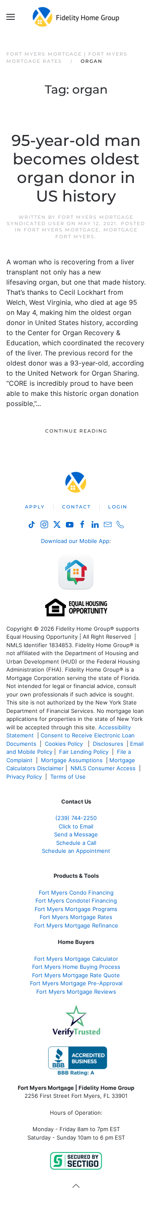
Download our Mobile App (75, 541)
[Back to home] (76, 17)
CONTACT (76, 507)
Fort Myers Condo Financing (76, 892)
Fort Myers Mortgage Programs (76, 909)
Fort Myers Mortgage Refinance (76, 925)
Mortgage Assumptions (72, 760)
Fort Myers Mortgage (61, 230)
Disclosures (108, 743)
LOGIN (118, 507)
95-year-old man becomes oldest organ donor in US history (76, 168)
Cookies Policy (64, 743)
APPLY (35, 507)
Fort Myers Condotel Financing (76, 900)
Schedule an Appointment (76, 850)
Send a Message (76, 834)
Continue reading (76, 431)
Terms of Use (68, 776)
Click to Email (76, 826)
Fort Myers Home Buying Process (76, 966)
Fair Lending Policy (84, 751)
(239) (76, 818)
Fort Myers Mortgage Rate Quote (76, 975)
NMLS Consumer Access (103, 768)
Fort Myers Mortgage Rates (76, 917)
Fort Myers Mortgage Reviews (76, 991)
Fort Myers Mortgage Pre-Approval (76, 983)
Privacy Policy (24, 776)
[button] (10, 17)
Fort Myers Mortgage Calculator (76, 958)
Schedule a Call (76, 842)
